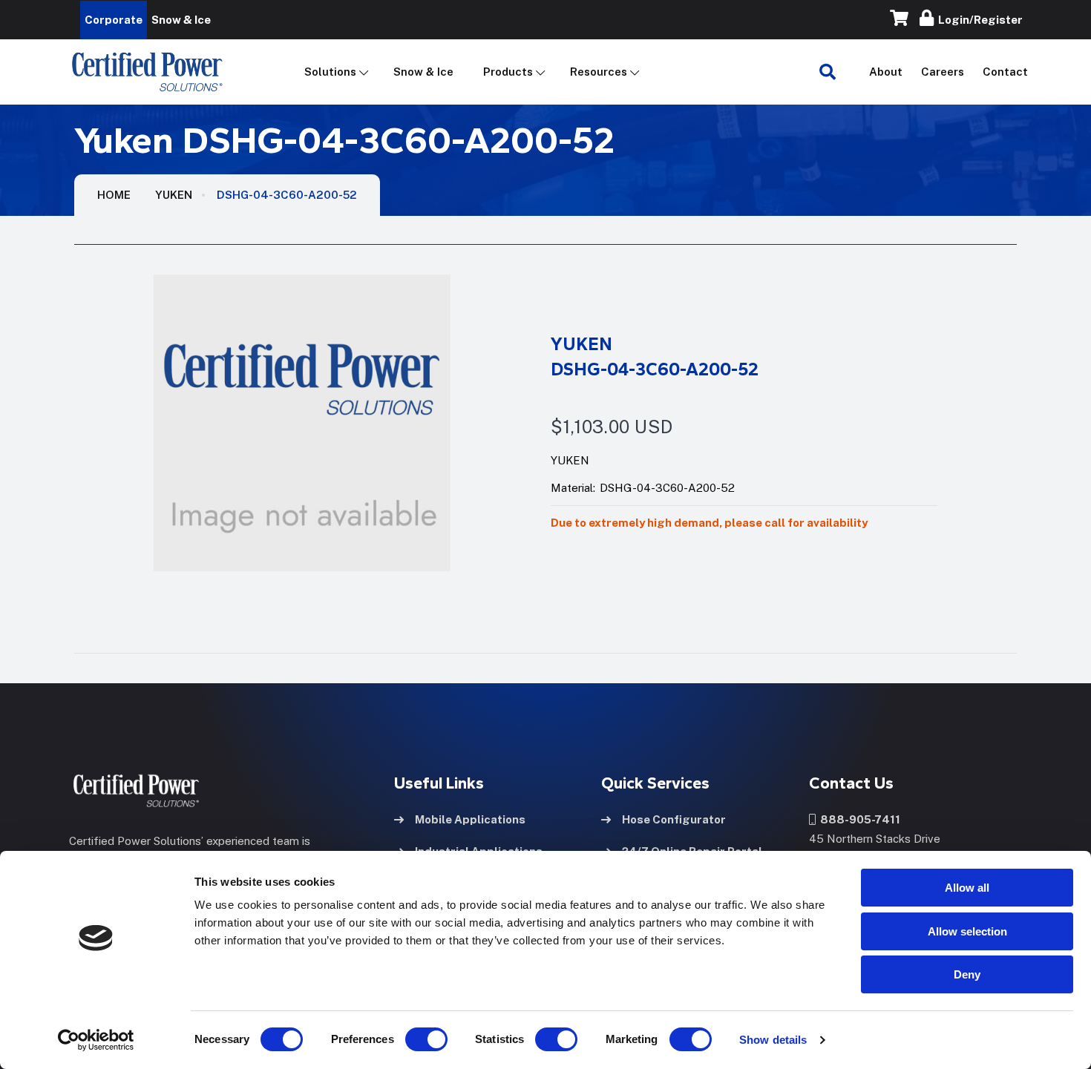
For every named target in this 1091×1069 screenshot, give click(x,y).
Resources (598, 71)
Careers (942, 71)
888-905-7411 (858, 819)
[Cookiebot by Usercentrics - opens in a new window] (96, 1040)
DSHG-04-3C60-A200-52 (287, 194)
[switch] (412, 1039)
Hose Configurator (674, 819)
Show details (773, 1039)
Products (508, 71)
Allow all (967, 887)
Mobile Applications (470, 819)
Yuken (173, 194)
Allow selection (967, 931)
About (885, 71)
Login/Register (978, 19)
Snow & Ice (423, 71)
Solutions (330, 71)
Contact (1005, 71)
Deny (967, 974)
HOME (114, 194)
